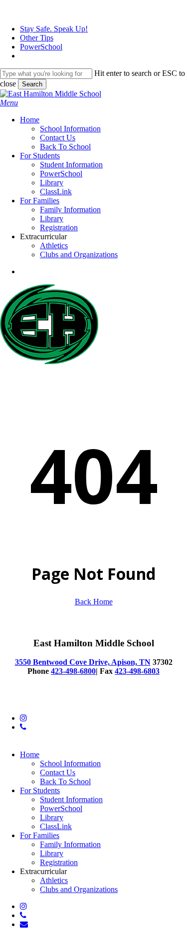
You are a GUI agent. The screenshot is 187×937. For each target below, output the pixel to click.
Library (51, 817)
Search (32, 84)
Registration (59, 862)
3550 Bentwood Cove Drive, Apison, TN (83, 662)
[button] (9, 102)
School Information (70, 763)
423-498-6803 (137, 671)
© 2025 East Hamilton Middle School (59, 701)
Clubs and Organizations (79, 889)
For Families (39, 835)
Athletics (54, 880)
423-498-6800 (73, 671)
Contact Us (57, 772)
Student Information (71, 799)
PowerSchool (61, 808)
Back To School (65, 781)
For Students (40, 790)
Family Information (70, 844)
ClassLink (56, 826)
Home (29, 754)
